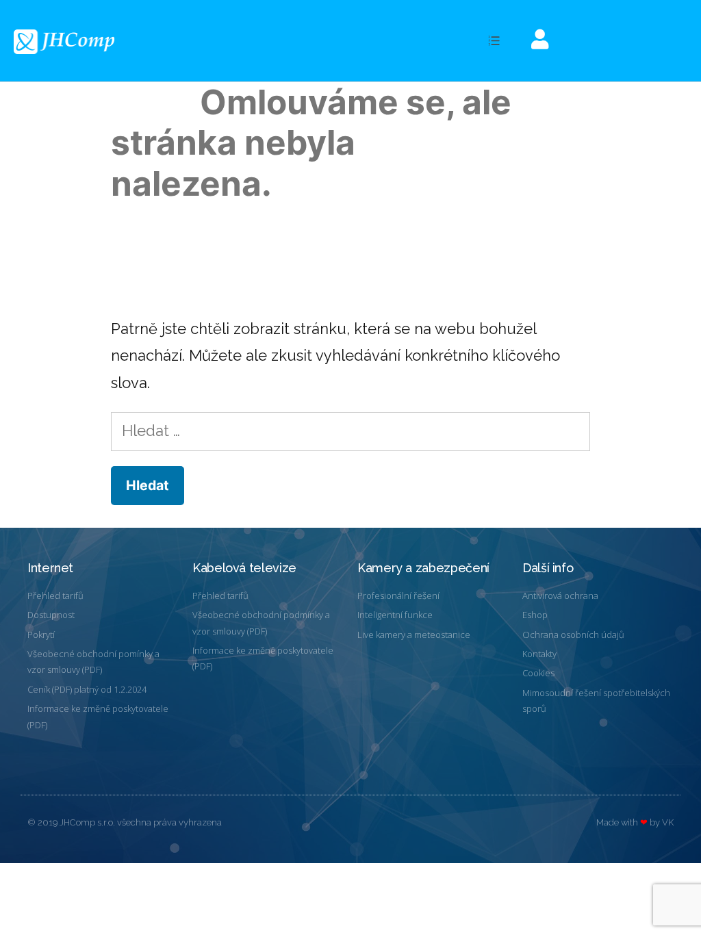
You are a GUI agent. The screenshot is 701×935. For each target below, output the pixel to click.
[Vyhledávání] (350, 430)
